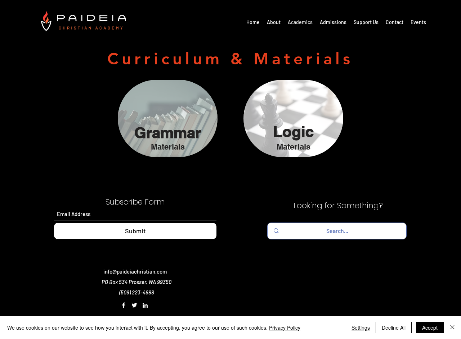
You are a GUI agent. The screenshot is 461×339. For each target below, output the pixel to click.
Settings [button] (361, 327)
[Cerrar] (452, 327)
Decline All (394, 327)
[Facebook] (123, 305)
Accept (430, 327)
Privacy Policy (284, 327)
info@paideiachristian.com (135, 271)
